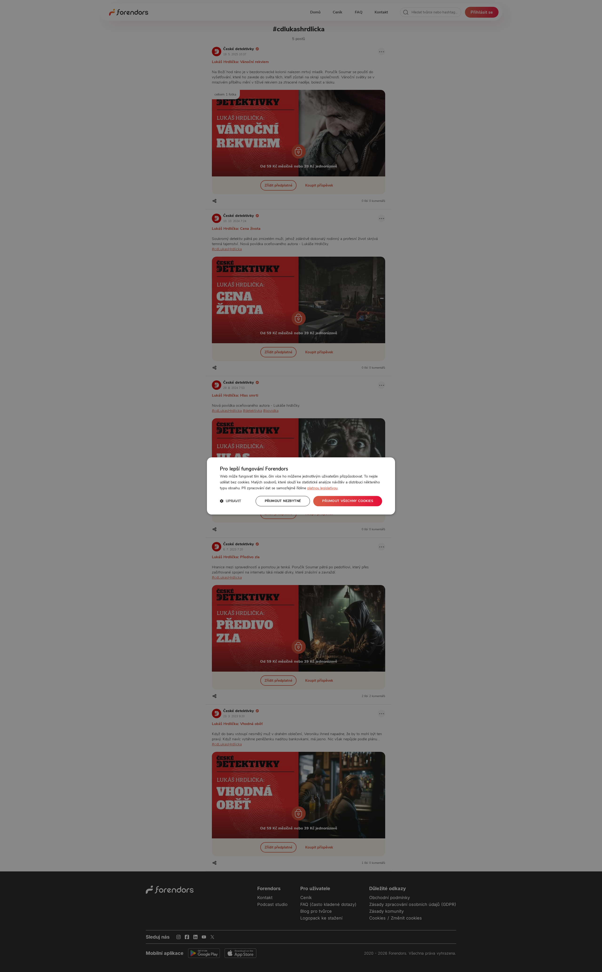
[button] (230, 501)
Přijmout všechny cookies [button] (347, 501)
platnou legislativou (322, 488)
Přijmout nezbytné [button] (283, 501)
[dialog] (301, 485)
